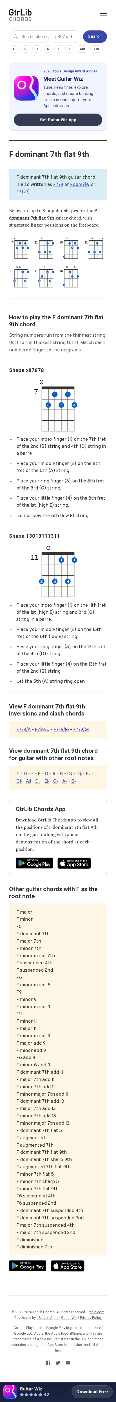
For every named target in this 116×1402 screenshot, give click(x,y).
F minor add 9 (31, 1050)
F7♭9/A (23, 729)
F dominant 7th (33, 933)
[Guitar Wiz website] (26, 88)
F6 (19, 977)
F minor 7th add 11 (35, 1086)
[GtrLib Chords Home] (20, 15)
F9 (19, 992)
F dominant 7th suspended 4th (49, 1210)
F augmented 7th (34, 1145)
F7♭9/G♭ (81, 729)
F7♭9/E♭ (61, 729)
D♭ (37, 781)
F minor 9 (26, 999)
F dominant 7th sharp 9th (44, 1159)
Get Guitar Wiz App (58, 120)
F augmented (30, 1137)
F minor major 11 (33, 1035)
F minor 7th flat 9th (37, 1188)
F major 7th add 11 (35, 1079)
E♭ (46, 781)
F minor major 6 (33, 984)
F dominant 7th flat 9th (73, 827)
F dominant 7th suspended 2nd (50, 1218)
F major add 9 (31, 1043)
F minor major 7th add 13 (43, 1123)
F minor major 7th (35, 955)
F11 (19, 1013)
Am (82, 49)
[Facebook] (47, 1364)
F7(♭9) (23, 191)
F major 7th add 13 (36, 1108)
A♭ (64, 781)
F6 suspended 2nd (36, 1203)
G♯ (19, 781)
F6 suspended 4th (35, 1196)
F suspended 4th (34, 962)
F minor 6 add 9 (33, 1064)
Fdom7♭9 (80, 184)
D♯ (79, 773)
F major (24, 912)
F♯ (88, 773)
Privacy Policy (91, 1317)
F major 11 (26, 1028)
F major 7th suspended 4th (45, 1225)
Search (95, 36)
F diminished (29, 1239)
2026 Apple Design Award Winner (70, 71)
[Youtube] (68, 1364)
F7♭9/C (42, 729)
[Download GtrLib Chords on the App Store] (74, 863)
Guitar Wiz (69, 1317)
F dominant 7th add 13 (40, 1101)
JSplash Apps (48, 1317)
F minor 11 (26, 1021)
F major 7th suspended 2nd (45, 1232)
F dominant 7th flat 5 (39, 1130)
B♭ (73, 781)
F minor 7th (28, 948)
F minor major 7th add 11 (42, 1094)
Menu (103, 15)
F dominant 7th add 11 (39, 1072)
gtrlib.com (96, 1312)
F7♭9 (58, 184)
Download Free (92, 1391)
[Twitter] (58, 1364)
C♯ (69, 773)
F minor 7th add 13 (36, 1116)
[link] (58, 1392)
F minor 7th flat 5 (35, 1174)
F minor (24, 919)
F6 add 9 (25, 1057)
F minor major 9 (33, 1006)
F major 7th (28, 941)
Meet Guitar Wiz (63, 79)
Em (96, 49)
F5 (19, 926)
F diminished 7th (34, 1247)
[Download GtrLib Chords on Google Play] (34, 863)
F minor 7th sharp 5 (37, 1181)
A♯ (28, 781)
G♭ (55, 781)
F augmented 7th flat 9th (43, 1167)
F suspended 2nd (34, 970)
